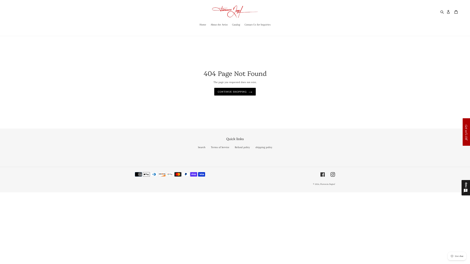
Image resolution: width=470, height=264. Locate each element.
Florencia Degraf (327, 184)
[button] (466, 132)
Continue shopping (232, 91)
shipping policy (263, 147)
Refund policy (242, 147)
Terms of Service (220, 147)
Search (201, 147)
